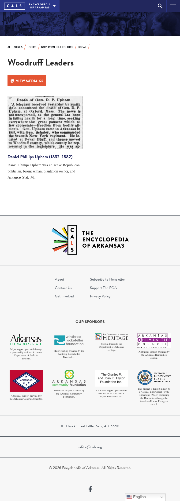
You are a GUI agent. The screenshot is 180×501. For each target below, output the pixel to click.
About (59, 279)
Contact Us (63, 288)
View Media (29, 81)
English (139, 497)
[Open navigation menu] (173, 6)
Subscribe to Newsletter (107, 279)
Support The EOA (103, 288)
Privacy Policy (100, 296)
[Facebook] (90, 489)
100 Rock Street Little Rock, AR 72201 (90, 426)
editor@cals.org (90, 447)
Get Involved (64, 296)
